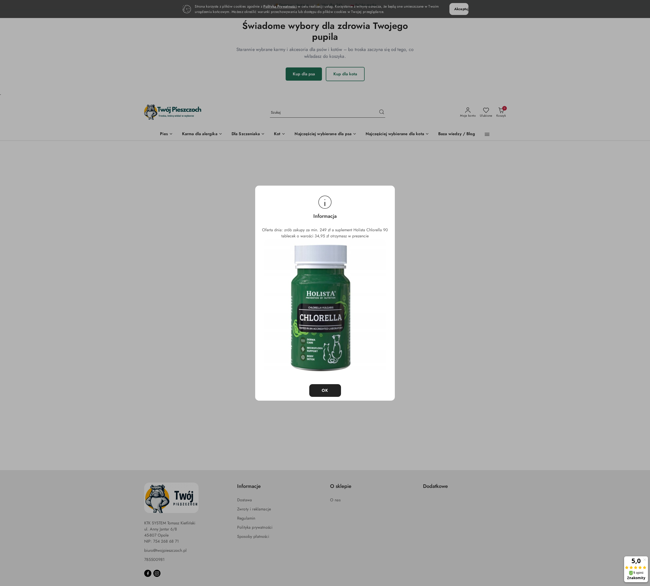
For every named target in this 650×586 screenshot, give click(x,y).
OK (325, 390)
